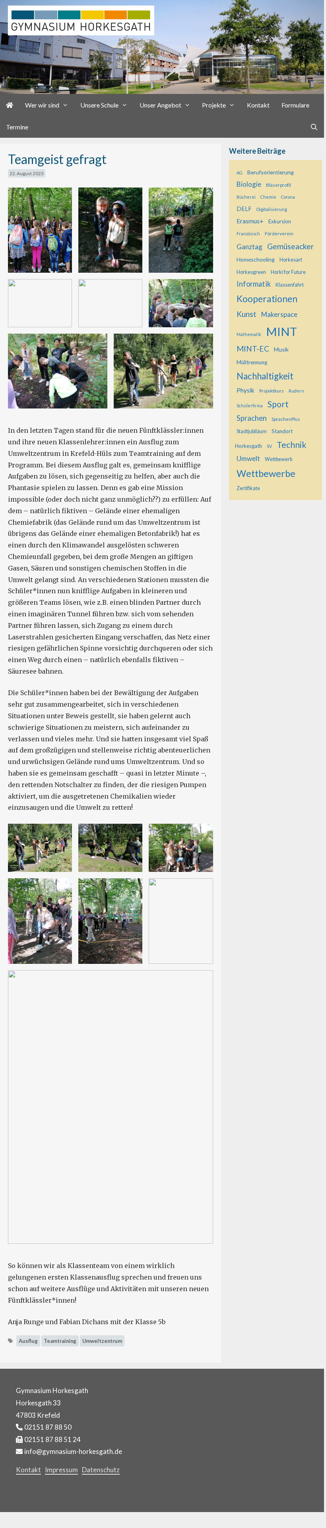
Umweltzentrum (102, 1341)
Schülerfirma (250, 405)
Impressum (61, 1469)
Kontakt (258, 105)
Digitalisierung (271, 209)
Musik (281, 349)
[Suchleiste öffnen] (314, 127)
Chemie (268, 196)
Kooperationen (267, 298)
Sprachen (252, 418)
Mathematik (249, 334)
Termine (17, 127)
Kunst (246, 313)
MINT (281, 331)
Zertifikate (248, 488)
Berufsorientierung (270, 172)
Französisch (248, 233)
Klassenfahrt (290, 285)
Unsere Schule (99, 105)
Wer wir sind (42, 105)
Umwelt (248, 458)
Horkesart (290, 260)
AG (240, 172)
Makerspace (279, 314)
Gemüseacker (290, 246)
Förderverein (279, 233)
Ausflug (28, 1341)
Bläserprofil (278, 185)
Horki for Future (288, 272)
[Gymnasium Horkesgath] (162, 46)
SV (269, 446)
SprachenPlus (286, 419)
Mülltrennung (252, 362)
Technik (292, 445)
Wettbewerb (278, 459)
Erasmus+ (250, 221)
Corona (288, 196)
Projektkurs (271, 390)
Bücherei (246, 196)
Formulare (295, 105)
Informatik (254, 283)
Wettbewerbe (266, 473)
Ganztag (249, 246)
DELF (244, 208)
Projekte (214, 105)
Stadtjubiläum (252, 431)
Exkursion (279, 221)
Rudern (296, 390)
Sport (278, 404)
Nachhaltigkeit (265, 376)
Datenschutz (101, 1469)
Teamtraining (60, 1341)
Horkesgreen (251, 272)
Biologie (249, 184)
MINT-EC (253, 348)
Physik (245, 390)
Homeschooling (256, 259)
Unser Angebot (160, 105)
